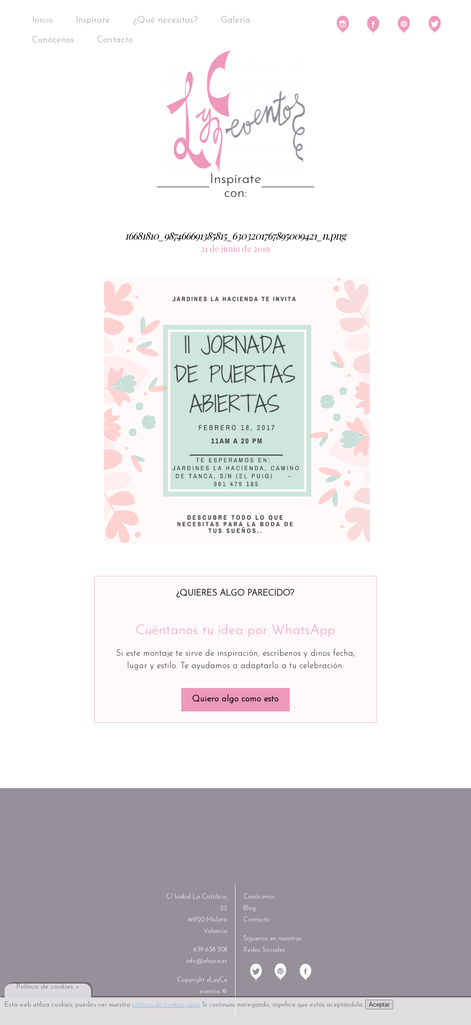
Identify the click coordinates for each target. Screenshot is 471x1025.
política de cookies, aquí (166, 1005)
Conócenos (53, 40)
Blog (249, 908)
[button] (237, 410)
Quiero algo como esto (235, 699)
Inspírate (93, 20)
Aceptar (379, 1004)
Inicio (42, 20)
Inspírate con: (235, 186)
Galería (235, 20)
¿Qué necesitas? (165, 20)
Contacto (115, 40)
